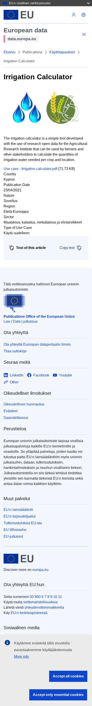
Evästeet (10, 411)
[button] (83, 15)
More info (21, 656)
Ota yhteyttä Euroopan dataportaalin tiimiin (37, 344)
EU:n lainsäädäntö (18, 510)
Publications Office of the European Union (39, 316)
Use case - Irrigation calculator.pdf (30, 169)
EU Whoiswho (15, 530)
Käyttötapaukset (62, 52)
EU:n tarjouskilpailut (20, 516)
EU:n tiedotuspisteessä (29, 613)
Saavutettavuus (16, 418)
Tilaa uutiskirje (15, 351)
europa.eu (40, 570)
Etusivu (9, 52)
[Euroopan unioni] (36, 15)
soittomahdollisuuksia (40, 602)
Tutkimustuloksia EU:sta (23, 523)
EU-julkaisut (13, 536)
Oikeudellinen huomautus (24, 404)
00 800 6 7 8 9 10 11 (46, 597)
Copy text (67, 248)
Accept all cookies (68, 676)
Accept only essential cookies (58, 695)
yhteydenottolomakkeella (44, 607)
